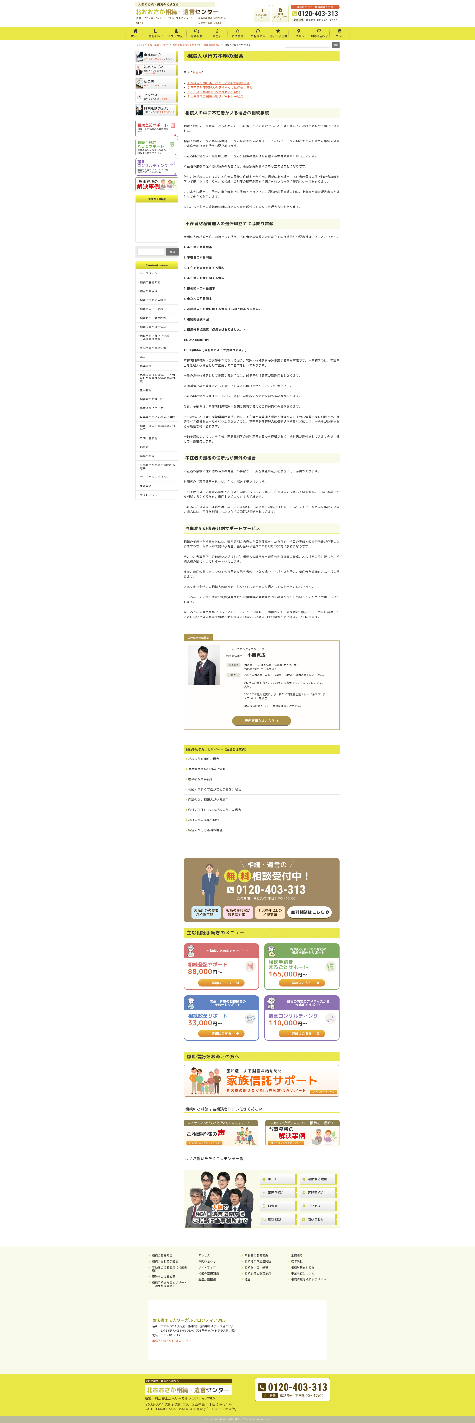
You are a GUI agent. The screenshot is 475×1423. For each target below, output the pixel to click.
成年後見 (146, 366)
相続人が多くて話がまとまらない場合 (214, 789)
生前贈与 (146, 390)
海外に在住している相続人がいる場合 (214, 810)
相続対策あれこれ (151, 399)
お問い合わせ (319, 36)
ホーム (135, 36)
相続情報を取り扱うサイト (308, 1279)
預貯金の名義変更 (163, 1276)
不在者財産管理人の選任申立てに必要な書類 (220, 87)
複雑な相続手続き (200, 779)
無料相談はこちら (308, 912)
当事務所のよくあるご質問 (157, 417)
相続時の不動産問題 (153, 318)
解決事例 (237, 36)
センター (177, 12)
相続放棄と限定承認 (153, 327)
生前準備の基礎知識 (153, 348)
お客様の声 (258, 36)
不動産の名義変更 (256, 1255)
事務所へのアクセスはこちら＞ (171, 1341)
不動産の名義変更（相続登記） (169, 1269)
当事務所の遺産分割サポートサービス (215, 96)
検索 (173, 251)
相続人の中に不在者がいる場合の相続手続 (218, 83)
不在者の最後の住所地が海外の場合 (213, 92)
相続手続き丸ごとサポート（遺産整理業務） (217, 749)
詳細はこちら (221, 983)
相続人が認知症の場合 (203, 759)
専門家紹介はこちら (260, 721)
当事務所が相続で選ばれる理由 (157, 466)
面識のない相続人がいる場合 (208, 800)
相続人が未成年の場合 (203, 820)
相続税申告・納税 (151, 309)
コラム (339, 36)
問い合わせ (316, 1219)
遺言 (143, 357)
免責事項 (146, 486)
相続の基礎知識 (150, 282)
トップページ (149, 273)
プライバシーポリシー (154, 477)
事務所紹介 (156, 36)
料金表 (217, 36)
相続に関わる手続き (153, 300)
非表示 (197, 73)
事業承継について (151, 408)
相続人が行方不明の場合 (205, 830)
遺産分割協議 (149, 291)
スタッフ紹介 (176, 36)
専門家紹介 (316, 1192)
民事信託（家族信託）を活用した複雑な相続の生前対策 (157, 378)
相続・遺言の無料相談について (157, 427)
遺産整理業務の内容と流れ (207, 769)
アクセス (298, 36)
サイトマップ (149, 495)
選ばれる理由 (278, 36)
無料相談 (196, 36)
